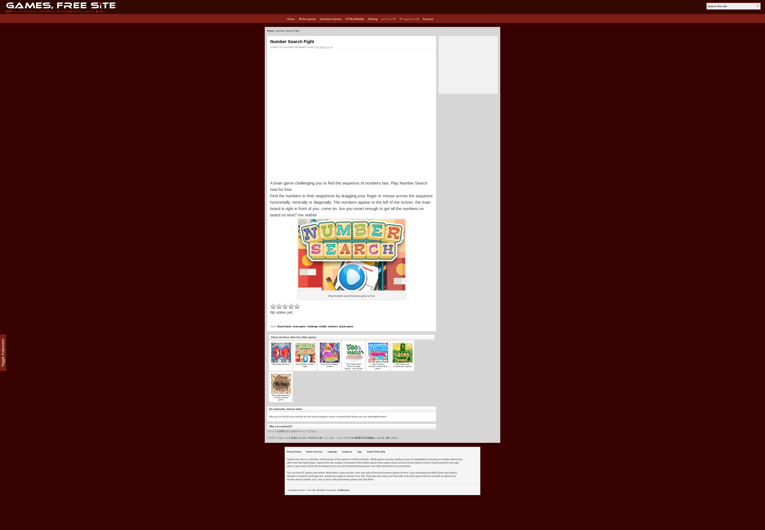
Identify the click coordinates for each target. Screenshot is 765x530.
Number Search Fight (292, 41)
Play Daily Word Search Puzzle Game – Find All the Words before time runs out (354, 368)
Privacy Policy (294, 452)
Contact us (347, 452)
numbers (333, 326)
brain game (299, 326)
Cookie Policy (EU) (376, 452)
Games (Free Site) (61, 5)
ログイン (298, 431)
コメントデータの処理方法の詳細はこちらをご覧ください (367, 437)
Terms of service (314, 452)
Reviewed (300, 47)
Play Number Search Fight (305, 365)
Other (290, 47)
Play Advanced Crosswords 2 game (402, 365)
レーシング (388, 19)
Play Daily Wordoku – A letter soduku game (281, 397)
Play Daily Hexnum (280, 364)
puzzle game (346, 326)
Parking (373, 19)
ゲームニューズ (409, 19)
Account (428, 19)
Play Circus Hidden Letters (329, 365)
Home (291, 19)
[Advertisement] (351, 64)
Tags (359, 452)
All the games (307, 19)
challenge (312, 326)
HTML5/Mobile (354, 19)
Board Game (285, 326)
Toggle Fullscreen (3, 353)
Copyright (332, 452)
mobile (323, 326)
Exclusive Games (330, 19)
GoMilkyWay (343, 490)
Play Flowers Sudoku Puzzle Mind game (378, 366)
